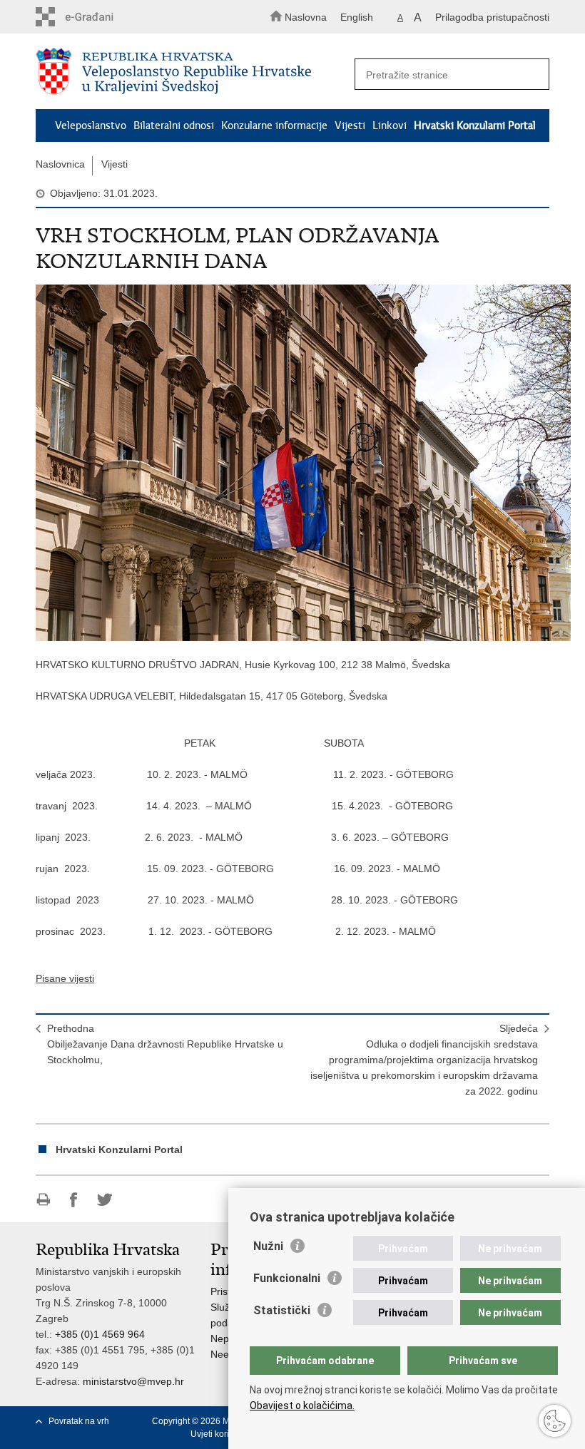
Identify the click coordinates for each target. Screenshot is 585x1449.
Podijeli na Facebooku (73, 1199)
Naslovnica (60, 164)
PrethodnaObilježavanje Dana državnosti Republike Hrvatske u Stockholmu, (165, 1044)
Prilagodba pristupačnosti (492, 17)
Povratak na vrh (79, 1421)
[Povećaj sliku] (292, 463)
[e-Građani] (97, 16)
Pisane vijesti (65, 978)
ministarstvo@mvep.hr (133, 1381)
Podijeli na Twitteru (104, 1199)
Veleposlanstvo (90, 125)
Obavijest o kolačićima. (302, 1405)
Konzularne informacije (274, 125)
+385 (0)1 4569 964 (100, 1334)
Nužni (268, 1246)
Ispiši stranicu (43, 1199)
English (356, 17)
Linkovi (389, 125)
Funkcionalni (286, 1278)
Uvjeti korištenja (221, 1434)
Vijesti (350, 125)
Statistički (281, 1310)
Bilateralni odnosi (173, 125)
